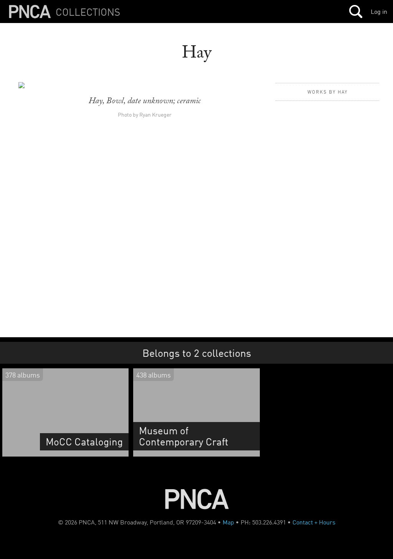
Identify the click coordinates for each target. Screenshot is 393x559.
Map (228, 522)
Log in (379, 11)
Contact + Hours (313, 522)
